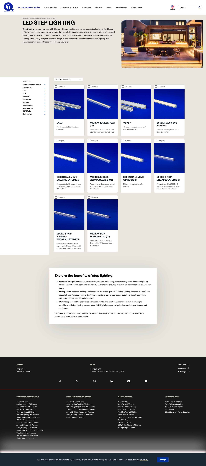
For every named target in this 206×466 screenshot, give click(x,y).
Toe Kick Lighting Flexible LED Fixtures (80, 409)
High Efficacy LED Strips (126, 409)
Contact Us (182, 368)
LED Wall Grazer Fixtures (25, 420)
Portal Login (182, 372)
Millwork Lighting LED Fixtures (27, 415)
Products (25, 18)
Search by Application (37, 18)
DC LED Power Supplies (174, 404)
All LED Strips (122, 401)
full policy (144, 460)
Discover (98, 7)
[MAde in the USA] (172, 7)
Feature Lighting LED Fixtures (27, 435)
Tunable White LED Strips (127, 412)
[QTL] (9, 7)
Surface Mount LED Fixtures (26, 404)
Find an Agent (136, 7)
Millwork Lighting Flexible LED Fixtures (80, 407)
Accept (163, 460)
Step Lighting (51, 18)
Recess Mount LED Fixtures (26, 407)
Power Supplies (50, 7)
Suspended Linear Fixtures (26, 409)
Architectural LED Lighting (29, 7)
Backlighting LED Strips (126, 428)
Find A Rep (182, 365)
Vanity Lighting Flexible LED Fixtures (79, 415)
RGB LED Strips (123, 420)
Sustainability (121, 7)
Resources (86, 7)
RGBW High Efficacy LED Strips (129, 425)
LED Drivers (169, 409)
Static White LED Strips (126, 404)
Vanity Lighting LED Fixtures (26, 428)
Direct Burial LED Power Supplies (177, 412)
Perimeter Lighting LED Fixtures (28, 417)
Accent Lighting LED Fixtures (27, 425)
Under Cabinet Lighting (25, 438)
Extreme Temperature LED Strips (130, 417)
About (108, 7)
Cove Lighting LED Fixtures (26, 412)
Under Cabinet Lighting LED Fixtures (29, 430)
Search (183, 7)
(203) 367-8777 (95, 369)
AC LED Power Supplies (174, 407)
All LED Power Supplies (173, 401)
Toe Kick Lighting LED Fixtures (27, 422)
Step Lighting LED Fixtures (26, 433)
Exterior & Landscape (69, 7)
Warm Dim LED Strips (126, 415)
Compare (61, 86)
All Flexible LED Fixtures (75, 401)
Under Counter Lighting (75, 417)
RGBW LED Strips (124, 422)
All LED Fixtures (22, 401)
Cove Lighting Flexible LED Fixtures (79, 404)
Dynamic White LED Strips (127, 407)
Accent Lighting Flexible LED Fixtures (80, 412)
